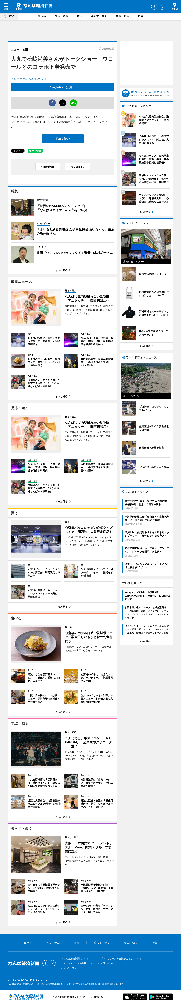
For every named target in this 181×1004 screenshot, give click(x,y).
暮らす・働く (99, 16)
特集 (140, 16)
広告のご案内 (70, 967)
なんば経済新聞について (76, 958)
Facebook (154, 7)
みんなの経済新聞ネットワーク (25, 997)
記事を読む (63, 138)
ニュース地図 (19, 49)
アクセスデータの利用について (79, 963)
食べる (42, 16)
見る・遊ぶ (61, 16)
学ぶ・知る (122, 16)
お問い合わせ (107, 963)
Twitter (162, 7)
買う (79, 16)
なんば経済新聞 (34, 6)
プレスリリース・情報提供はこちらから (121, 958)
